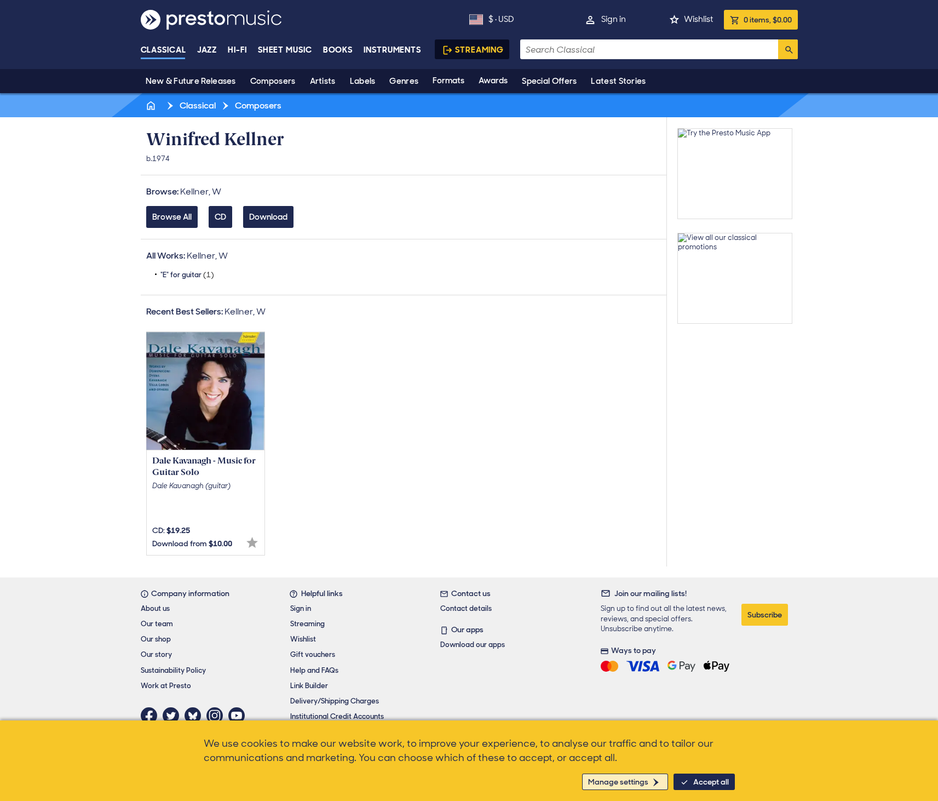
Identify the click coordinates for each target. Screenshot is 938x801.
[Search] (788, 49)
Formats (448, 80)
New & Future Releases (191, 81)
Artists (323, 81)
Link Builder (309, 685)
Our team (157, 623)
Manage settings (618, 782)
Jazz (207, 49)
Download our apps (472, 644)
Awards (493, 80)
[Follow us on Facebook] (152, 715)
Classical (163, 49)
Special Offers (549, 81)
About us (155, 608)
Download (268, 216)
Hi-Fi (237, 49)
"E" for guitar (187, 274)
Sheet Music (285, 49)
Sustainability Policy (173, 670)
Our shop (156, 639)
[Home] (152, 105)
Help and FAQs (314, 670)
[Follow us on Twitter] (174, 715)
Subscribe (764, 615)
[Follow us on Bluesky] (195, 715)
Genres (403, 81)
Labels (363, 81)
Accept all (711, 782)
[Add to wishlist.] (252, 543)
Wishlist (698, 19)
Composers (273, 81)
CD (220, 216)
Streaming (479, 49)
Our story (156, 654)
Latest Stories (618, 81)
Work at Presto (166, 685)
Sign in (613, 19)
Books (338, 49)
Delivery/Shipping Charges (334, 701)
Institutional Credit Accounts (337, 716)
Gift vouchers (312, 654)
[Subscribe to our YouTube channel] (239, 715)
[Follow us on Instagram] (217, 715)
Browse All (172, 216)
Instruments (392, 49)
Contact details (466, 608)
